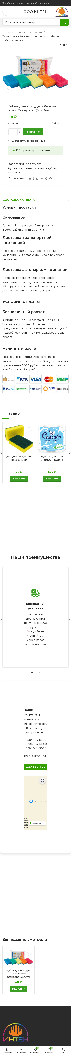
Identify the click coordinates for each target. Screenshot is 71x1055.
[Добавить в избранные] (29, 429)
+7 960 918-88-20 (35, 748)
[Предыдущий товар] (60, 45)
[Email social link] (30, 178)
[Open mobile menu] (6, 12)
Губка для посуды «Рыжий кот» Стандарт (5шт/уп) (18, 973)
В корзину (33, 132)
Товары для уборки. (29, 32)
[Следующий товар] (67, 45)
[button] (19, 479)
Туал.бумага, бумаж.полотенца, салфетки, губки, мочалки (31, 37)
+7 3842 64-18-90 (35, 739)
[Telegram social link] (46, 178)
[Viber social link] (50, 178)
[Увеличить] (8, 89)
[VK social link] (41, 178)
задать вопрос (35, 767)
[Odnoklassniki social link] (34, 178)
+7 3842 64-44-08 (35, 744)
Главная (8, 32)
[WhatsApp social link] (37, 178)
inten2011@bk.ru (35, 756)
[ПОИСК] (64, 22)
